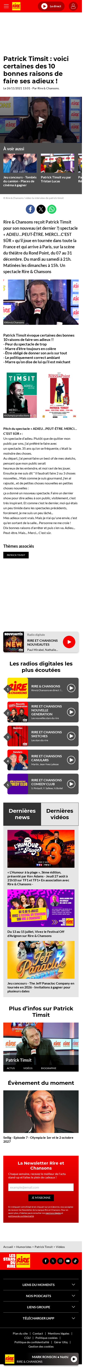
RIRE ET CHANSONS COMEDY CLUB (46, 782)
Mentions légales (58, 1333)
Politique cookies (46, 1338)
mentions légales (53, 1213)
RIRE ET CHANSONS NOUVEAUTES (42, 642)
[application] (41, 120)
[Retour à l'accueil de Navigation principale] (16, 6)
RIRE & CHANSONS (45, 686)
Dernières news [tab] (22, 814)
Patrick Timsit (19, 1060)
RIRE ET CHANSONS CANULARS (46, 758)
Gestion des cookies (41, 1346)
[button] (41, 119)
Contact (38, 1333)
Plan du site (20, 1333)
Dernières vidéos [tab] (59, 814)
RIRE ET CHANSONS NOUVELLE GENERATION (46, 710)
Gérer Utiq (61, 1342)
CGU (27, 1338)
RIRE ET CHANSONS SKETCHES (46, 734)
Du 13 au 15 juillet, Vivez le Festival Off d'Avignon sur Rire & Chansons (35, 933)
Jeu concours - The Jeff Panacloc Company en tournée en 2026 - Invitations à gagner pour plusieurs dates (40, 987)
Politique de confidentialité (31, 1342)
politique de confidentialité (21, 1216)
